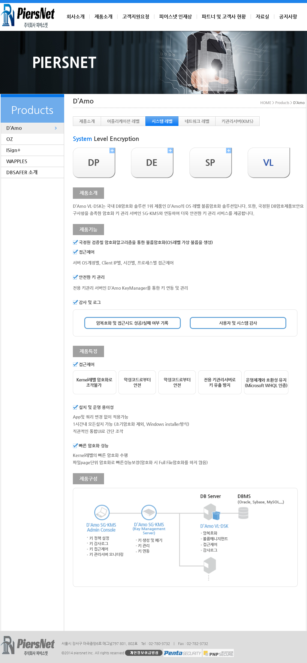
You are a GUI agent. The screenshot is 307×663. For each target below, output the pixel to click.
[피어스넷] (28, 26)
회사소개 (76, 16)
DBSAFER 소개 (21, 172)
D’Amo (14, 128)
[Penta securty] (182, 652)
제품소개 (103, 16)
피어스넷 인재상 (175, 16)
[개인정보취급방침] (143, 652)
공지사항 (288, 16)
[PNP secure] (218, 652)
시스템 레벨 (162, 121)
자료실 (262, 16)
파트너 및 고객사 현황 (224, 16)
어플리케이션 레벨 (123, 121)
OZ (9, 139)
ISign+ (13, 150)
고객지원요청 (135, 16)
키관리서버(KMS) (237, 121)
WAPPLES (16, 161)
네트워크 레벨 (197, 121)
